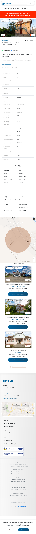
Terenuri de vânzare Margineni (18, 481)
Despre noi (6, 433)
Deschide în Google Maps (10, 398)
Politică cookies (7, 440)
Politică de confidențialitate (10, 444)
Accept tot (23, 530)
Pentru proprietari (8, 426)
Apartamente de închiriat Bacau (18, 489)
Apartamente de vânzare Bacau (18, 464)
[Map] (18, 240)
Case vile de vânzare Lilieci (18, 473)
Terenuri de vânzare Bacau (18, 479)
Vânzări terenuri (18, 477)
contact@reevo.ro (7, 393)
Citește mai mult (6, 64)
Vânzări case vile (18, 469)
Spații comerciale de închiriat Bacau (18, 495)
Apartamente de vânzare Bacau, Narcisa (18, 466)
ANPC (4, 437)
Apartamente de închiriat (18, 487)
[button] (2, 28)
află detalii (21, 522)
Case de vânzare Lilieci (22, 68)
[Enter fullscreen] (34, 219)
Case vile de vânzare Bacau (18, 471)
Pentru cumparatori (9, 423)
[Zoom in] (34, 258)
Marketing (26, 525)
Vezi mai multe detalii (18, 294)
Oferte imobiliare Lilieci (8, 68)
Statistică (18, 525)
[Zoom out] (34, 261)
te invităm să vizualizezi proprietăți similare (18, 15)
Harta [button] (33, 35)
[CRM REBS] (21, 506)
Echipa (5, 430)
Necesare (10, 525)
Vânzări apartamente (18, 462)
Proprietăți (6, 420)
